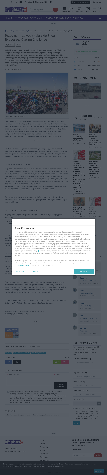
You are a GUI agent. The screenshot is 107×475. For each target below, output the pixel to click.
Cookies (27, 265)
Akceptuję (83, 271)
